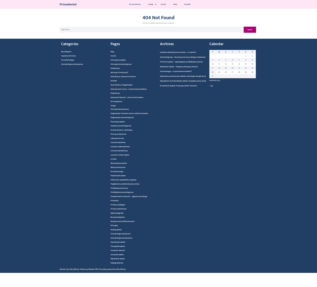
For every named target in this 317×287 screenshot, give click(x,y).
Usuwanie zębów (117, 254)
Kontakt (187, 4)
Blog (175, 4)
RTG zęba (114, 225)
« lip (211, 86)
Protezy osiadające (118, 204)
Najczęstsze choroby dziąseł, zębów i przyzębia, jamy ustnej (183, 80)
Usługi (150, 4)
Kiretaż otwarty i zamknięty (121, 130)
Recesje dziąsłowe (118, 217)
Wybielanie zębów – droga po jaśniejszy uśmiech (179, 66)
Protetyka (114, 200)
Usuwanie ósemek (118, 250)
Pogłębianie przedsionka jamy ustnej (125, 183)
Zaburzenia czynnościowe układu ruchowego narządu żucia (183, 76)
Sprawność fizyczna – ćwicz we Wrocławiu (127, 97)
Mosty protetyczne (118, 167)
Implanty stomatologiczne (121, 125)
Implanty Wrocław (68, 55)
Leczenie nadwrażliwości (120, 146)
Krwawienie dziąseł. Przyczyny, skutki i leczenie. (178, 85)
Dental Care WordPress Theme (73, 269)
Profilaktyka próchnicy (119, 188)
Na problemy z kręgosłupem (122, 84)
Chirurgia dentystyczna (120, 109)
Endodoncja (115, 68)
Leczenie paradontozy (119, 150)
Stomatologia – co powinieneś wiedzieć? (176, 71)
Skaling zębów (116, 229)
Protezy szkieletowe (118, 208)
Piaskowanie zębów (118, 175)
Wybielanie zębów (118, 258)
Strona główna (135, 4)
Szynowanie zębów (118, 242)
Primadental (68, 4)
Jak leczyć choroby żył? (119, 72)
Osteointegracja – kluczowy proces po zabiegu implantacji (182, 57)
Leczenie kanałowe (118, 142)
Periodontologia (67, 59)
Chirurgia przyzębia (118, 59)
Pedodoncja (115, 93)
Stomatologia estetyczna (120, 233)
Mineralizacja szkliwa (119, 163)
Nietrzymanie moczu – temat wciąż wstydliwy (129, 89)
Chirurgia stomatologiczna (121, 64)
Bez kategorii (66, 51)
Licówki (114, 159)
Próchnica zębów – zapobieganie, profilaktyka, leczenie (181, 61)
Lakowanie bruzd (117, 138)
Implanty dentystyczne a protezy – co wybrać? (178, 52)
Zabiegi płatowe (117, 262)
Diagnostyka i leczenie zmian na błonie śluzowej (129, 113)
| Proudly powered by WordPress (112, 269)
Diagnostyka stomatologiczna (122, 117)
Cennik (163, 4)
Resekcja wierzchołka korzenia (122, 221)
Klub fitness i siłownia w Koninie (123, 76)
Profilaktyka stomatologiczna (122, 192)
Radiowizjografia (117, 213)
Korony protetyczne (118, 134)
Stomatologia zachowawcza (72, 64)
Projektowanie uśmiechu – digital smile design (129, 196)
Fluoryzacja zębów (118, 121)
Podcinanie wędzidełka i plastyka (123, 179)
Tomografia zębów (118, 246)
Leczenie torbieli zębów (120, 154)
